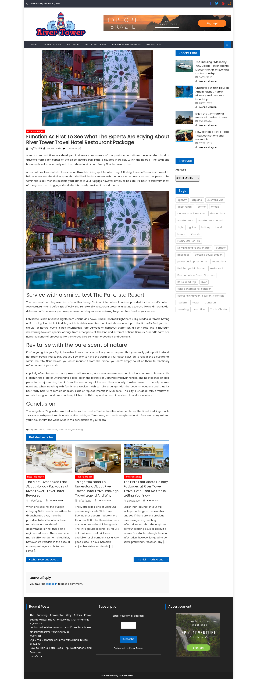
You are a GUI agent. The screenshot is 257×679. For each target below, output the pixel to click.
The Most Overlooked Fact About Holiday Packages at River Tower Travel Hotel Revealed (47, 489)
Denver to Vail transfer (191, 213)
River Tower (136, 648)
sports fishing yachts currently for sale (200, 296)
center (202, 206)
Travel (33, 44)
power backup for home (192, 261)
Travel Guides (52, 44)
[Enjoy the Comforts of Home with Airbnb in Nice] (184, 117)
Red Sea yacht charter (191, 268)
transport (210, 302)
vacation (199, 309)
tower (68, 429)
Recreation (154, 44)
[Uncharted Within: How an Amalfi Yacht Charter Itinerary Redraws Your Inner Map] (184, 92)
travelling (77, 429)
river (61, 429)
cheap (215, 206)
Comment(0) (73, 148)
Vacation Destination (126, 44)
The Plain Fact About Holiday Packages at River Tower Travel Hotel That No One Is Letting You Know (146, 489)
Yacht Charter (219, 309)
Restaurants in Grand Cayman (196, 275)
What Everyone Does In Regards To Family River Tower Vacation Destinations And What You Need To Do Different (46, 559)
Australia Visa (215, 200)
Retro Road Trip (186, 282)
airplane (197, 200)
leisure (181, 234)
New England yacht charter (193, 247)
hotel (42, 429)
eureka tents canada (211, 220)
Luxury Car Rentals (188, 241)
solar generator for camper (194, 289)
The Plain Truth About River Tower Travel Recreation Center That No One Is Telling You (152, 559)
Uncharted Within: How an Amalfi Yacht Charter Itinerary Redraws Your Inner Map (212, 93)
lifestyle (195, 234)
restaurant (52, 429)
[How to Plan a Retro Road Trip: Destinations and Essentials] (184, 136)
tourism (182, 302)
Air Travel (73, 44)
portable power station (209, 254)
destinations (217, 213)
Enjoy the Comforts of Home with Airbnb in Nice (211, 115)
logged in (51, 584)
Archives (181, 169)
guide (192, 227)
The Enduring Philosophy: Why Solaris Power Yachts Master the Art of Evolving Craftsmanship (212, 67)
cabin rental (184, 206)
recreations (219, 261)
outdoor (221, 247)
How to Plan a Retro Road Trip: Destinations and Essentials (212, 135)
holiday (205, 227)
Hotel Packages (95, 44)
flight (180, 227)
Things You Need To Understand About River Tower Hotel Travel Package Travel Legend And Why (97, 489)
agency (182, 200)
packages (183, 254)
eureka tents (185, 220)
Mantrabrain (126, 675)
